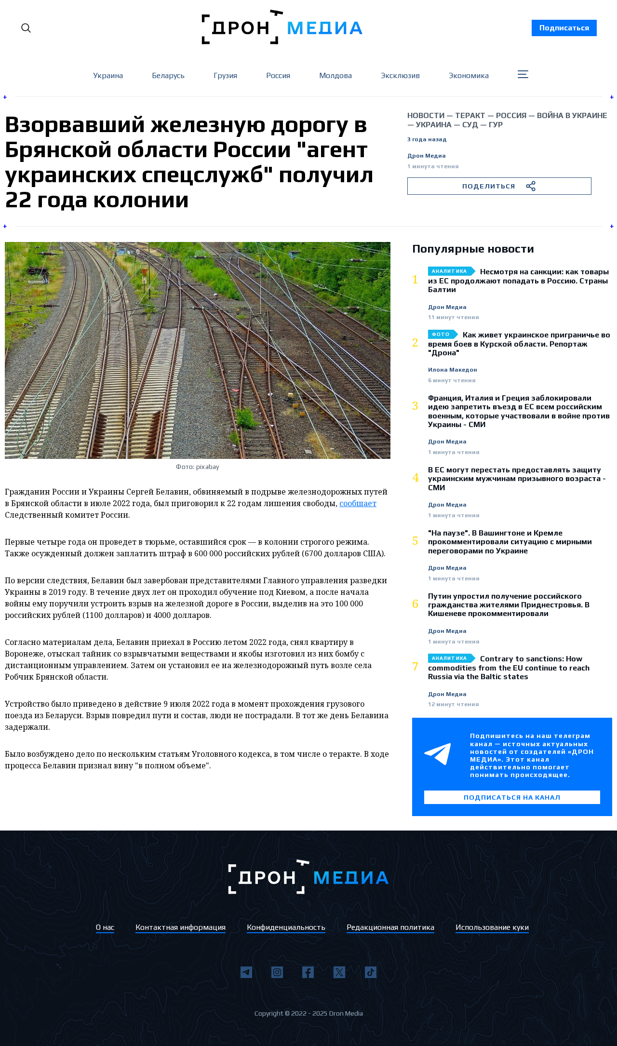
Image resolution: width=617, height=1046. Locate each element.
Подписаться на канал (512, 797)
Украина (108, 75)
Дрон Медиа (426, 156)
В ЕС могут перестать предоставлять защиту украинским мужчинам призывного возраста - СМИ (517, 479)
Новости (425, 115)
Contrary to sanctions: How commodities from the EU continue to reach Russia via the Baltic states (509, 668)
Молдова (335, 75)
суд (470, 124)
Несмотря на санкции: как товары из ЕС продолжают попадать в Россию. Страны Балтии (518, 281)
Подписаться (564, 27)
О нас (105, 927)
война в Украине (572, 115)
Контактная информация (180, 927)
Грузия (225, 75)
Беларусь (168, 75)
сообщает (357, 503)
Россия (278, 75)
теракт (470, 115)
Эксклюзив (400, 75)
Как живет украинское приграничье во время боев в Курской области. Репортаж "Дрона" (519, 344)
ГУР (496, 124)
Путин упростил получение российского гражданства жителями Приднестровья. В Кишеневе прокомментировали (509, 605)
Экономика (469, 75)
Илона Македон (452, 370)
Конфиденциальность (286, 927)
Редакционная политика (390, 927)
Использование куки (492, 927)
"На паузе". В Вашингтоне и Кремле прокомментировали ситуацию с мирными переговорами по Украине (510, 542)
